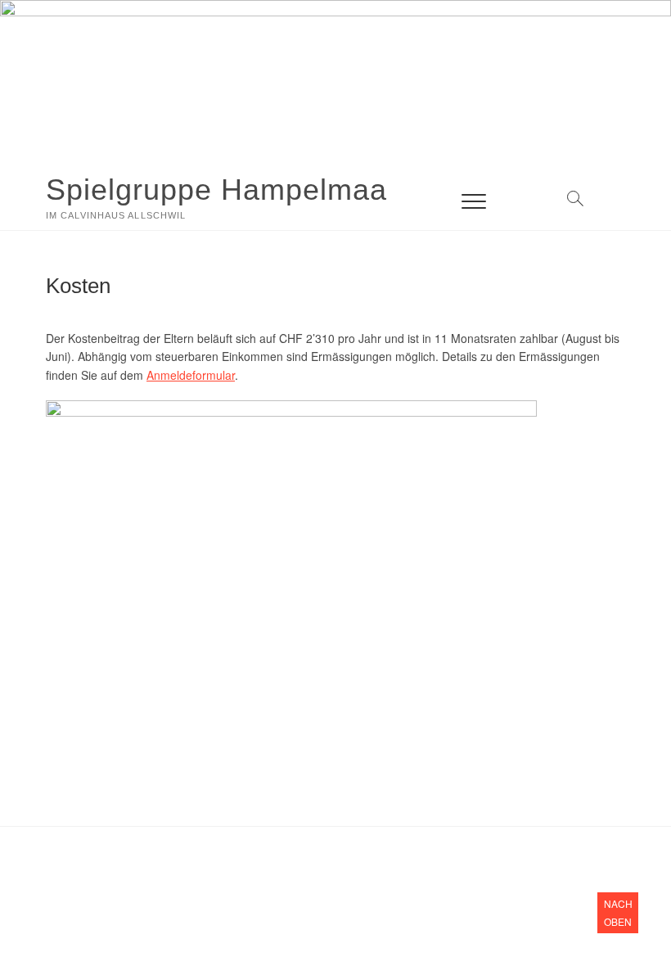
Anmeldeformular (190, 375)
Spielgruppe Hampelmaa (216, 189)
